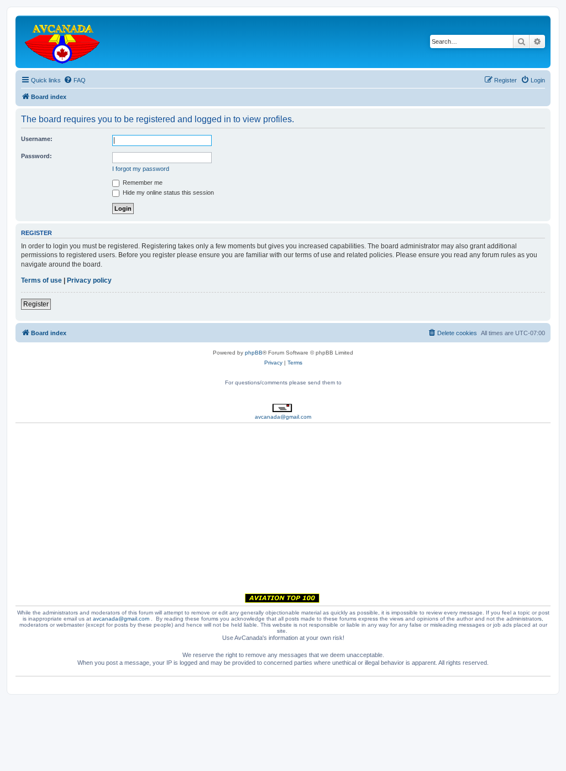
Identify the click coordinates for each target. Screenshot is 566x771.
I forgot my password (140, 168)
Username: (37, 139)
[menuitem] (75, 80)
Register (36, 304)
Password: (36, 156)
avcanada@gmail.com (283, 417)
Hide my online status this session (167, 192)
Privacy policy (89, 280)
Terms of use (41, 280)
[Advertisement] (283, 510)
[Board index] (63, 41)
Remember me (142, 182)
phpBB (254, 353)
